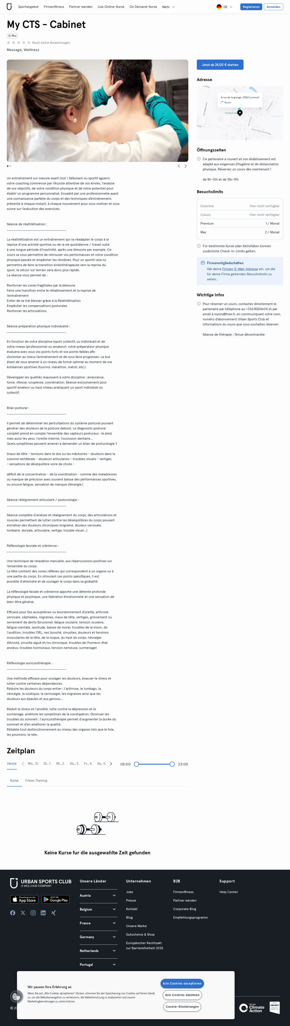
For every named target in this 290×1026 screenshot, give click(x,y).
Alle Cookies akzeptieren (182, 983)
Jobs (129, 892)
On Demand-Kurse (143, 6)
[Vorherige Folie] (179, 166)
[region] (126, 995)
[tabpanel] (97, 824)
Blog (129, 917)
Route (227, 102)
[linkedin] (43, 912)
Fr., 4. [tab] (88, 763)
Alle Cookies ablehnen (182, 995)
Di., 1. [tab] (47, 763)
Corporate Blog (184, 909)
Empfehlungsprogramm (190, 917)
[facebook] (12, 912)
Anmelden (273, 7)
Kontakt (132, 909)
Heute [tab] (12, 763)
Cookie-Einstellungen (182, 1007)
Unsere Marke (136, 926)
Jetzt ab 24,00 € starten (220, 65)
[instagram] (33, 912)
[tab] (7, 166)
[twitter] (22, 912)
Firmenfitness (54, 6)
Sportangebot (28, 6)
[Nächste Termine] (111, 763)
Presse (131, 900)
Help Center (229, 892)
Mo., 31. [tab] (33, 763)
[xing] (53, 912)
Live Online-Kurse (111, 6)
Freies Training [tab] (36, 780)
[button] (99, 895)
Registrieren (251, 7)
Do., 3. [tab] (74, 763)
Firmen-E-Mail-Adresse (240, 269)
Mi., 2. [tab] (60, 763)
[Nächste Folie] (185, 166)
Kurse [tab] (14, 780)
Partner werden (81, 6)
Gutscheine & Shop (140, 934)
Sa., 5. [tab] (101, 763)
